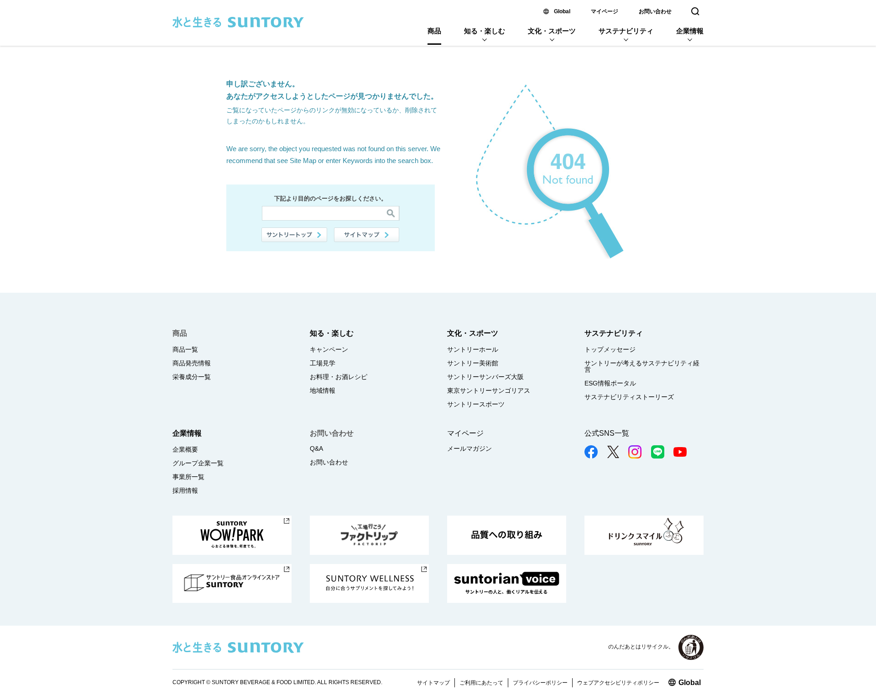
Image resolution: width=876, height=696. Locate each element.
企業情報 (690, 31)
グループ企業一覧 (198, 463)
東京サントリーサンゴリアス (488, 390)
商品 (434, 31)
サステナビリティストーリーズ (629, 397)
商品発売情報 (191, 363)
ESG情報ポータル (610, 383)
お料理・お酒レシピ (338, 376)
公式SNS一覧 (606, 433)
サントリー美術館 (472, 363)
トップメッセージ (610, 349)
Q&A (316, 448)
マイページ (604, 11)
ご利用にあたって (481, 683)
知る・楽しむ (484, 31)
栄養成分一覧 (191, 376)
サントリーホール (472, 349)
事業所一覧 (188, 476)
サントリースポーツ (476, 404)
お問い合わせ (655, 11)
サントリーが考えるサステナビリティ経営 (641, 366)
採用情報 (185, 490)
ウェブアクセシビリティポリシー (618, 683)
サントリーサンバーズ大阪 (485, 376)
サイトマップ (367, 234)
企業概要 (185, 449)
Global (562, 11)
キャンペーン (329, 349)
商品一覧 (185, 349)
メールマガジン (469, 448)
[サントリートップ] (294, 234)
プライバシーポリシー (540, 683)
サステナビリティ (626, 31)
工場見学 (322, 363)
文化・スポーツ (552, 31)
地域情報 (322, 390)
